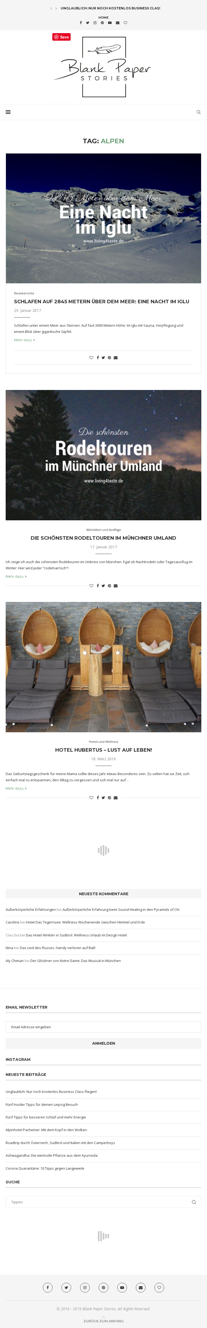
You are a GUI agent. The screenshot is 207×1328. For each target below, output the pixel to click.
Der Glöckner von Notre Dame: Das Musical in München (75, 960)
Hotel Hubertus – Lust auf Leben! (103, 750)
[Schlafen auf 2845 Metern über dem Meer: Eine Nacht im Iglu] (103, 219)
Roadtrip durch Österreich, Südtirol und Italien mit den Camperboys (60, 1142)
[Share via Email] (116, 357)
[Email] (117, 22)
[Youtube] (110, 22)
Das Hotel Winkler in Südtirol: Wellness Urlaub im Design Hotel (76, 935)
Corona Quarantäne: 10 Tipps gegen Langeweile (45, 1168)
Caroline (12, 922)
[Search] (198, 112)
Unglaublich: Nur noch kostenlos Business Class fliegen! (119, 8)
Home (103, 17)
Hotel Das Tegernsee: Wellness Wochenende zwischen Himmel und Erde (85, 922)
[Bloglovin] (125, 22)
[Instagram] (95, 22)
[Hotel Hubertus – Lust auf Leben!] (103, 667)
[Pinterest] (102, 22)
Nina (9, 947)
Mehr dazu (23, 339)
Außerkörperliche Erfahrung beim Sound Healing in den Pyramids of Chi (121, 909)
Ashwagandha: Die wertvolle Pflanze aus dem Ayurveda (52, 1155)
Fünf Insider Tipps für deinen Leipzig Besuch (42, 1104)
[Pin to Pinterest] (109, 357)
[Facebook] (81, 22)
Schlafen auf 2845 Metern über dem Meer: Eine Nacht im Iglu (101, 302)
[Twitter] (87, 22)
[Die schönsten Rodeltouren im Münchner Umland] (103, 455)
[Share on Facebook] (98, 357)
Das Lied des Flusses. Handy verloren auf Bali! (57, 947)
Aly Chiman (15, 960)
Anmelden (103, 1043)
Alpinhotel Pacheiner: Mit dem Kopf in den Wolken (46, 1129)
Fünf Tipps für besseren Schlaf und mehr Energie (46, 1117)
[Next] (56, 8)
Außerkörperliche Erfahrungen (31, 909)
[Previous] (51, 8)
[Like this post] (91, 357)
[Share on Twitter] (103, 357)
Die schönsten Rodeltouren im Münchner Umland (103, 538)
